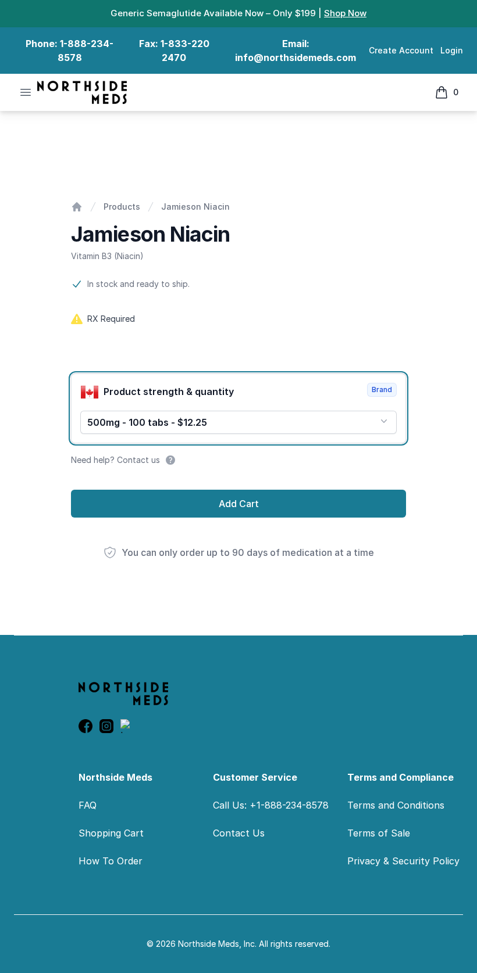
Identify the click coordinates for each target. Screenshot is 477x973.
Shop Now (345, 13)
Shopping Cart (111, 833)
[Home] (77, 207)
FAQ (88, 805)
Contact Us (239, 833)
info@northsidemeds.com (295, 57)
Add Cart (239, 503)
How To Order (111, 861)
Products (122, 206)
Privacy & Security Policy (403, 861)
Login (451, 50)
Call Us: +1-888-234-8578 (271, 805)
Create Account (401, 50)
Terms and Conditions (395, 805)
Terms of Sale (378, 833)
